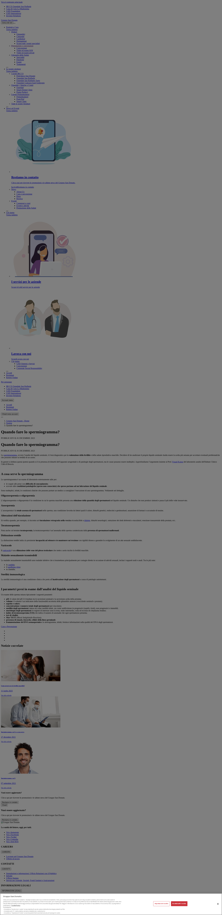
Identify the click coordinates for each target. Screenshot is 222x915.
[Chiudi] (218, 904)
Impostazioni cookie (161, 904)
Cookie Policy (15, 905)
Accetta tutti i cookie (179, 904)
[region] (111, 904)
